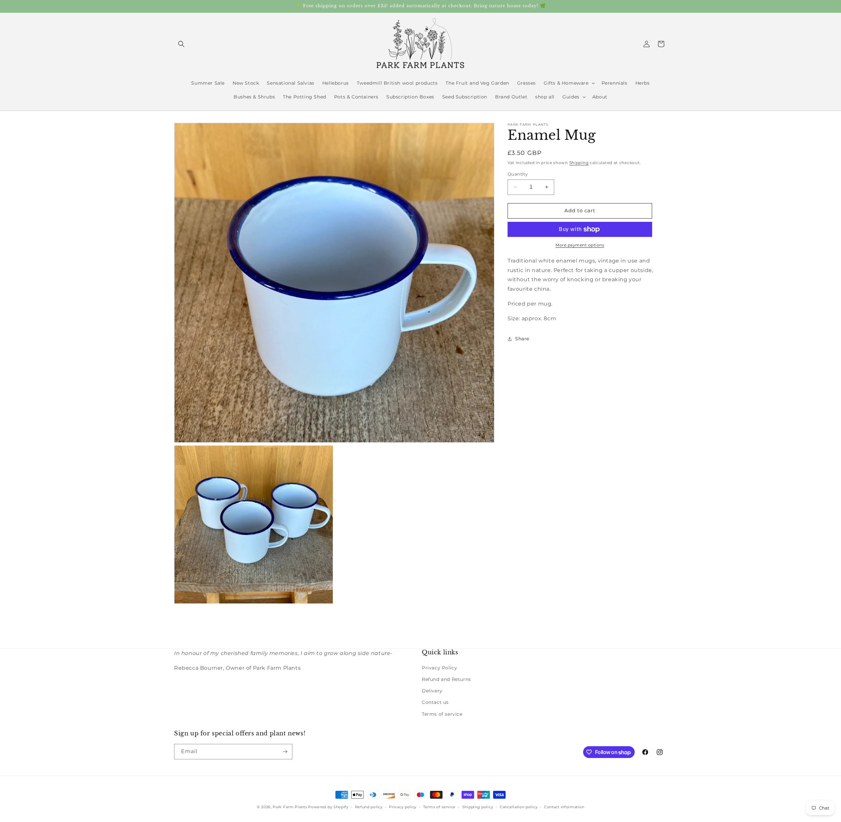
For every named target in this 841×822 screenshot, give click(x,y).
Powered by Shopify (328, 807)
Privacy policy (403, 807)
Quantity (518, 174)
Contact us (435, 702)
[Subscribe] (285, 751)
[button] (181, 44)
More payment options (580, 244)
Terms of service (442, 714)
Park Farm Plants (290, 807)
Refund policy (369, 807)
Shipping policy (477, 807)
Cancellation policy (518, 807)
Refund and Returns (446, 679)
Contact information (564, 807)
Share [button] (522, 339)
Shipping (579, 162)
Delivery (432, 691)
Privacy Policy (439, 668)
